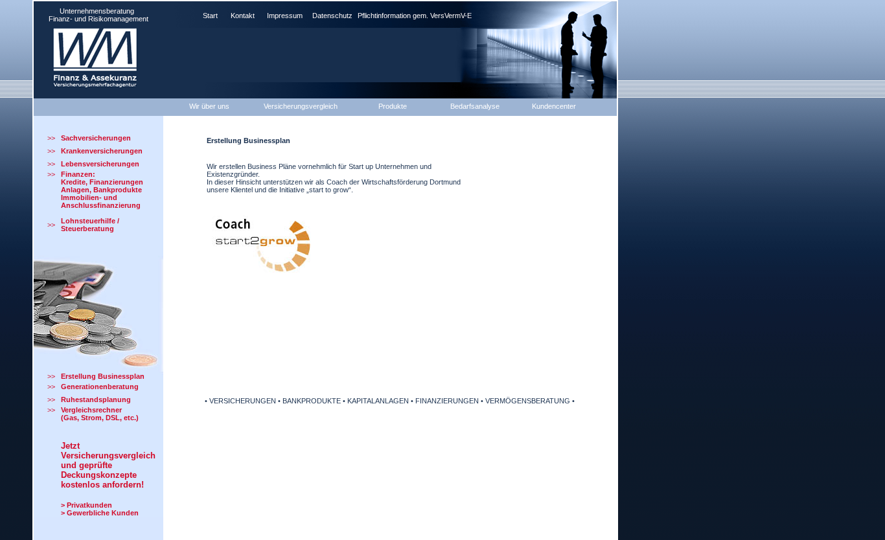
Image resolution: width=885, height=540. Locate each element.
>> (51, 138)
